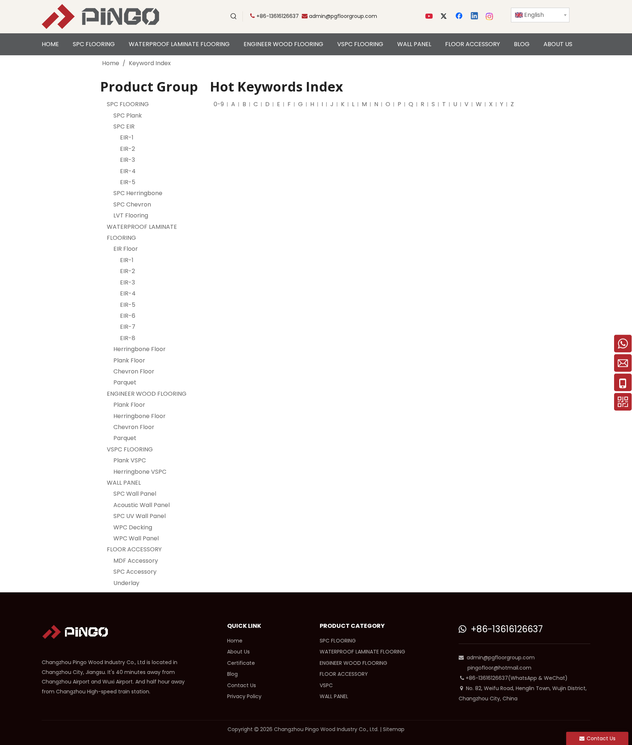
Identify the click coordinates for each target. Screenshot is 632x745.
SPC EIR (124, 126)
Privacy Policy (244, 696)
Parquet (124, 382)
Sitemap (394, 729)
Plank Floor (129, 360)
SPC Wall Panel (134, 493)
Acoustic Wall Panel (141, 505)
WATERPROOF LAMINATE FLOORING (362, 651)
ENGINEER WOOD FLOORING (147, 394)
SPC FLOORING (128, 104)
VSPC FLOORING (130, 449)
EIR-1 (126, 137)
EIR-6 (127, 316)
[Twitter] (445, 16)
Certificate (241, 663)
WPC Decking (132, 527)
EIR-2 (127, 149)
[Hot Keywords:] (234, 16)
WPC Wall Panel (136, 538)
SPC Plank (127, 115)
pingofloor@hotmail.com (499, 667)
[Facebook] (460, 16)
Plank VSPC (129, 460)
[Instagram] (490, 16)
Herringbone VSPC (139, 472)
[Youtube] (430, 16)
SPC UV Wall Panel (139, 516)
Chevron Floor (133, 371)
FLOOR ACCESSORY (134, 549)
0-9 (219, 104)
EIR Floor (125, 249)
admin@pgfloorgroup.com (343, 16)
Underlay (126, 583)
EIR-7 (127, 327)
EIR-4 (128, 171)
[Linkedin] (475, 16)
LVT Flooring (130, 215)
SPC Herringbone (137, 193)
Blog (232, 674)
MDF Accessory (135, 560)
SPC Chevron (132, 204)
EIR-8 (127, 338)
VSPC (326, 685)
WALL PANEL (124, 482)
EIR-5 (127, 182)
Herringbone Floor (139, 349)
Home (234, 640)
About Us (238, 651)
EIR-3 (127, 160)
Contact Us (241, 685)
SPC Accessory (135, 571)
